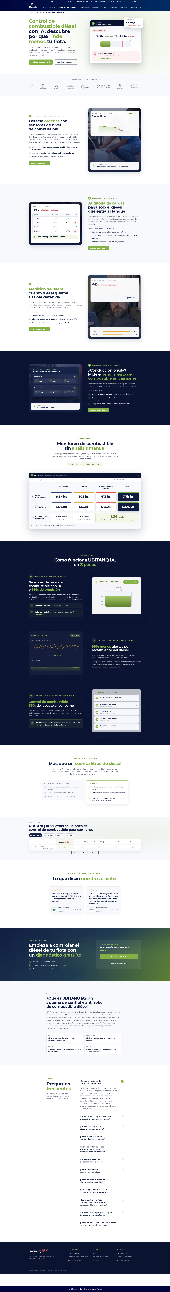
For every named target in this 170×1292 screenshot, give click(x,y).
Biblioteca (123, 8)
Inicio (30, 12)
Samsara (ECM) (35, 835)
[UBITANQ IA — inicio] (38, 1251)
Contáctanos (113, 8)
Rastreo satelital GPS (75, 1253)
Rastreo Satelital (47, 8)
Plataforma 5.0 (134, 8)
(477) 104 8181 (122, 1253)
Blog (104, 8)
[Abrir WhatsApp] (165, 1287)
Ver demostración (65, 62)
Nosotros (95, 8)
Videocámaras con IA (75, 1260)
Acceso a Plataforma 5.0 (125, 1257)
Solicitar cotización (39, 62)
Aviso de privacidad (123, 1260)
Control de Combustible (67, 8)
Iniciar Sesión (56, 3)
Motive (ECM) (49, 835)
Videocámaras (85, 8)
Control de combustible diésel (78, 1257)
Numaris (70, 835)
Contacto (96, 1260)
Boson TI (60, 835)
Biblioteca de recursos (100, 1257)
